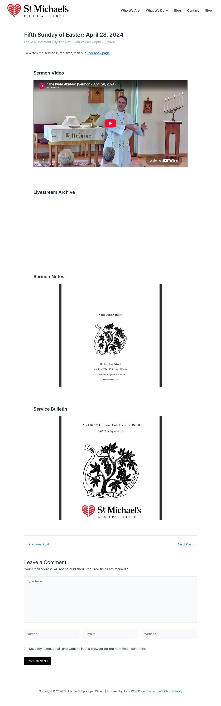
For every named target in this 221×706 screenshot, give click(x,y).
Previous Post (37, 544)
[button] (166, 10)
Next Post (187, 544)
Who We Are (130, 10)
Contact (193, 10)
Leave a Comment (37, 42)
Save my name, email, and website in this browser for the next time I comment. (87, 649)
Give (208, 10)
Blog (177, 10)
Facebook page (98, 53)
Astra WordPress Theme (139, 691)
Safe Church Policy (169, 691)
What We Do (155, 10)
